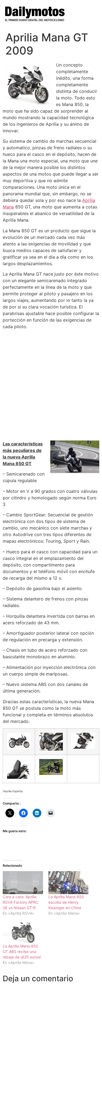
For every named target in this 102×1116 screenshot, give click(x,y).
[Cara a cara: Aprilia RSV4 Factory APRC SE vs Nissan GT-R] (23, 882)
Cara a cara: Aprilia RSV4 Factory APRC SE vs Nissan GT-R (20, 902)
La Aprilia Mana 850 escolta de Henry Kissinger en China (66, 902)
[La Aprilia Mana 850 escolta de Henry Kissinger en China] (68, 882)
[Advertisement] (51, 385)
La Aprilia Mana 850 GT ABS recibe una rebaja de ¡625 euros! (22, 951)
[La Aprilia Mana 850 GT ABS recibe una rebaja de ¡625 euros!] (23, 931)
